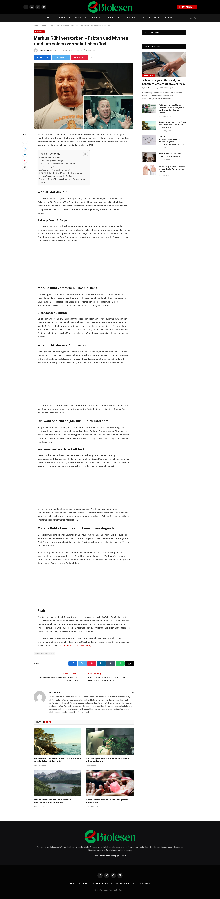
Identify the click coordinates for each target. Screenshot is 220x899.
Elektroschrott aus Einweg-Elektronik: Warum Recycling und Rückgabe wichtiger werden (171, 109)
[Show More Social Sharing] (91, 57)
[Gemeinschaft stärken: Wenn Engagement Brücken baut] (110, 783)
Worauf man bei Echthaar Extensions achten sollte (170, 155)
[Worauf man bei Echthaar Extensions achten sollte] (149, 157)
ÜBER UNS (82, 884)
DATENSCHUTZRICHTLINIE (123, 884)
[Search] (195, 18)
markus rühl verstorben (44, 653)
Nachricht (97, 18)
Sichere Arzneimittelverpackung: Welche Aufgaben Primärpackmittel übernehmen (172, 140)
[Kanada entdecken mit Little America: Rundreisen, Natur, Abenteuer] (57, 783)
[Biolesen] (110, 7)
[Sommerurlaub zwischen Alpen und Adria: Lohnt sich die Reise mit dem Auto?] (57, 741)
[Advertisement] (84, 263)
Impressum (144, 884)
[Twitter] (24, 147)
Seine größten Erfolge (54, 161)
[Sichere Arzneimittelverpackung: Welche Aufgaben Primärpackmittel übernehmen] (149, 140)
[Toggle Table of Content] (84, 154)
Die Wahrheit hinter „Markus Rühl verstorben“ (62, 173)
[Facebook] (24, 141)
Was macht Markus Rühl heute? (55, 170)
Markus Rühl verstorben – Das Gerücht (58, 164)
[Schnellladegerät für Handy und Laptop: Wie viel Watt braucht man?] (164, 64)
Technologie (64, 18)
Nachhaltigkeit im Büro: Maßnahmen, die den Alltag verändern (108, 760)
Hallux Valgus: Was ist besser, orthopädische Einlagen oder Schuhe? (172, 169)
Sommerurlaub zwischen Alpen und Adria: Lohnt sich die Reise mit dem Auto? (57, 760)
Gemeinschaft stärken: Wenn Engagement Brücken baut (107, 801)
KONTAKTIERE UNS (186, 7)
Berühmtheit (114, 18)
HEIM (49, 18)
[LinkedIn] (24, 154)
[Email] (24, 167)
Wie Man (168, 18)
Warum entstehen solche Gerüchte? (59, 176)
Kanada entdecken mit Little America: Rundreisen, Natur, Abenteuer (52, 801)
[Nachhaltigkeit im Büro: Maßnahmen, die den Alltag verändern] (110, 741)
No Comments (76, 50)
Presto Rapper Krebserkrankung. (76, 645)
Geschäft (80, 18)
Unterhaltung (151, 18)
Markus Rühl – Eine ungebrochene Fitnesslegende (64, 179)
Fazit (43, 182)
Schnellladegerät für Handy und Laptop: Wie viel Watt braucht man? (163, 82)
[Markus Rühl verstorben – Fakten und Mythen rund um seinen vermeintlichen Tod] (84, 96)
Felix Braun (45, 50)
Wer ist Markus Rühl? (50, 158)
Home (36, 25)
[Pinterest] (24, 160)
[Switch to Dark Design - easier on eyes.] (191, 18)
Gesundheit (132, 18)
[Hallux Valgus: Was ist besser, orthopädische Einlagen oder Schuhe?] (149, 170)
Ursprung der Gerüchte (54, 167)
